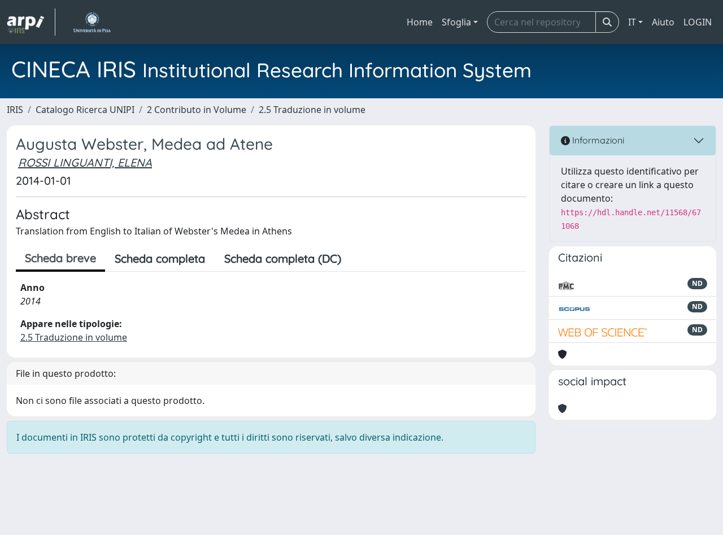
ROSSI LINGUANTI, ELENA (85, 162)
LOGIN (697, 22)
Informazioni (597, 140)
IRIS (15, 109)
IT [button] (632, 22)
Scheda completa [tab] (160, 258)
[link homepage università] (91, 22)
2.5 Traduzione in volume (312, 109)
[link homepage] (31, 22)
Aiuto (663, 22)
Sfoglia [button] (456, 22)
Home (420, 22)
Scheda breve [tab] (60, 258)
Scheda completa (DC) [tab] (282, 258)
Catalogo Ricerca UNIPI (85, 109)
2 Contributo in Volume (196, 109)
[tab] (360, 259)
